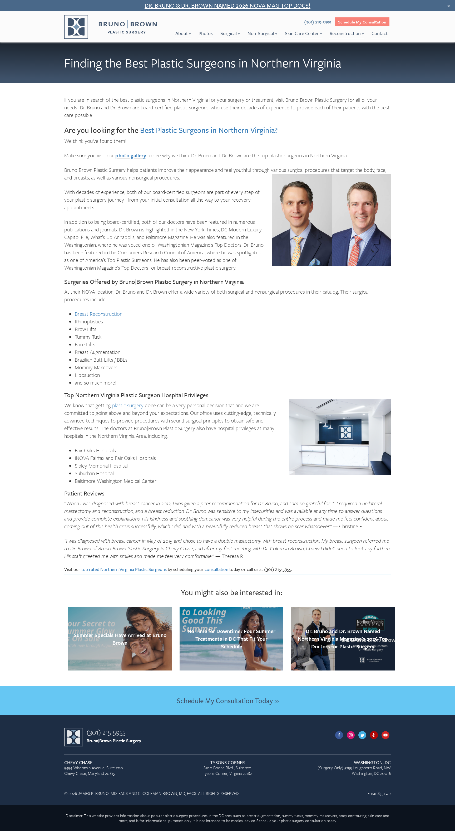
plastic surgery (128, 405)
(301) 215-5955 (106, 732)
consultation (216, 569)
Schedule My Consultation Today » (228, 701)
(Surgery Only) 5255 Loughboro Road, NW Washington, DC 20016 (354, 768)
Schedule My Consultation (362, 22)
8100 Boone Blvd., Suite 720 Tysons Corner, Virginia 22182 (227, 768)
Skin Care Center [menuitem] (302, 33)
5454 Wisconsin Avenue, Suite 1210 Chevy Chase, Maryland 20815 (93, 768)
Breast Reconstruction (98, 314)
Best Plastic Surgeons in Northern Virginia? (209, 130)
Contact (380, 33)
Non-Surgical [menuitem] (261, 33)
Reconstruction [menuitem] (345, 33)
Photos (206, 33)
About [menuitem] (181, 33)
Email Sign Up (379, 793)
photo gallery (130, 155)
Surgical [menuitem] (228, 33)
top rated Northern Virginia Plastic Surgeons (124, 569)
